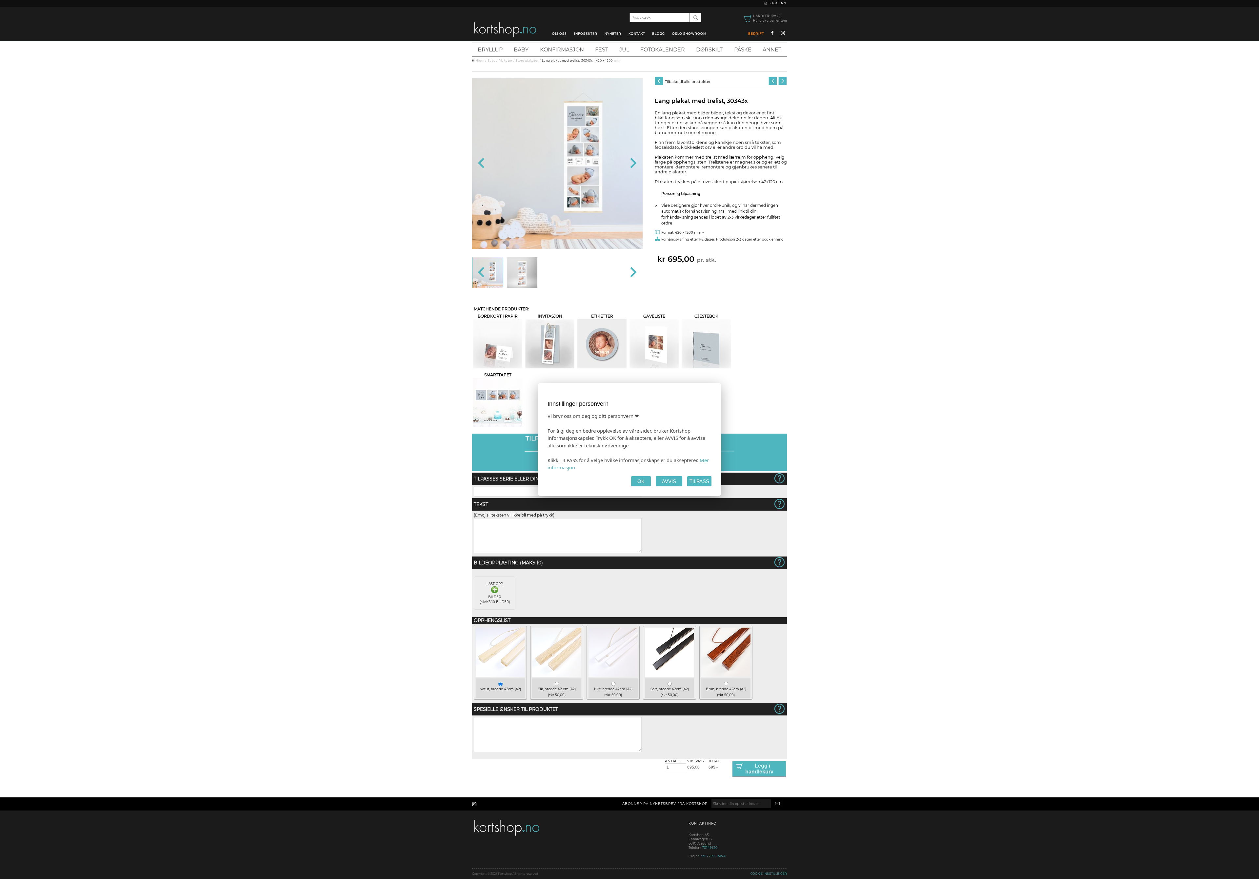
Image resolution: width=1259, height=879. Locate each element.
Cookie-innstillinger (768, 873)
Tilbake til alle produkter (687, 81)
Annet (772, 50)
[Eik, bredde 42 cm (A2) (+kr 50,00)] (556, 675)
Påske (742, 50)
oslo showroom (689, 33)
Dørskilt (709, 50)
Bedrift (756, 33)
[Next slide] (632, 163)
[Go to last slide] (481, 163)
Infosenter (585, 33)
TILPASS (699, 481)
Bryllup (490, 50)
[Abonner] (777, 803)
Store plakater (527, 60)
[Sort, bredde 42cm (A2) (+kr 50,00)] (669, 675)
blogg (658, 33)
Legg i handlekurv (759, 768)
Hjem (480, 60)
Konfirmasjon (562, 50)
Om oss (559, 33)
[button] (487, 272)
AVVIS (669, 481)
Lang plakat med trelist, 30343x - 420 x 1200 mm (581, 60)
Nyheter (613, 33)
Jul (624, 50)
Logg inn (777, 3)
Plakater (505, 60)
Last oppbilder (495, 593)
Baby (521, 50)
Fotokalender (662, 50)
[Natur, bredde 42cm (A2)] (500, 675)
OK (641, 481)
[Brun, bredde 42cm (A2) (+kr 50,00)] (725, 675)
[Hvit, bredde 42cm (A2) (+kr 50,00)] (613, 675)
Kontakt (637, 33)
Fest (601, 50)
